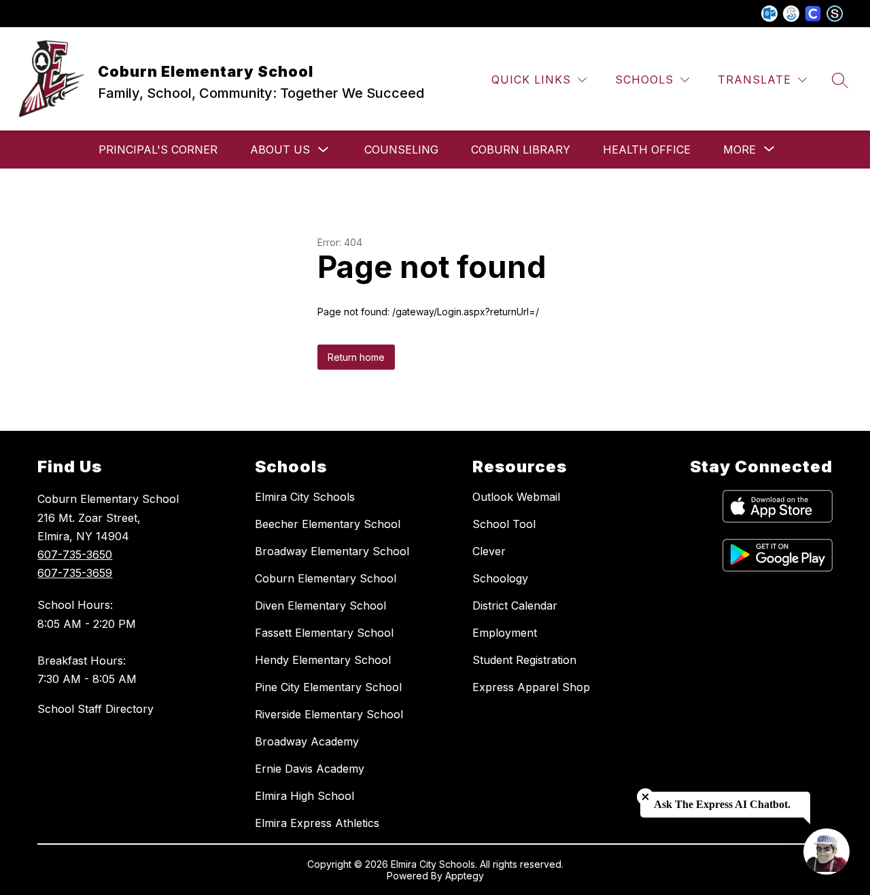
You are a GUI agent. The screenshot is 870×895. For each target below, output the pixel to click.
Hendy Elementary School (323, 660)
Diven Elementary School (320, 605)
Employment (504, 632)
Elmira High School (304, 796)
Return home (356, 357)
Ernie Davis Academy (309, 768)
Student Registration (524, 660)
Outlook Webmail (516, 497)
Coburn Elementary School (325, 578)
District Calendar (514, 605)
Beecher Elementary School (327, 524)
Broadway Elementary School (332, 551)
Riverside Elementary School (329, 714)
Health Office (647, 149)
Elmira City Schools (305, 497)
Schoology (500, 578)
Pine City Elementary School (328, 687)
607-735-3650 (74, 554)
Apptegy (464, 875)
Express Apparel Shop (531, 687)
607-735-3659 (74, 573)
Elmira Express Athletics (317, 823)
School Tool (504, 524)
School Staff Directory (95, 709)
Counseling (401, 149)
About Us (280, 149)
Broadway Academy (307, 741)
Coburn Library (520, 149)
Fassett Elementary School (324, 632)
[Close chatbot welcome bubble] (645, 796)
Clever (489, 551)
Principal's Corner (158, 149)
